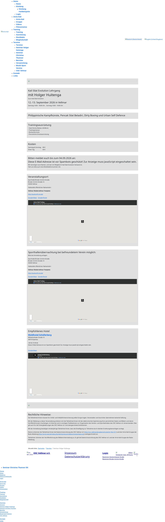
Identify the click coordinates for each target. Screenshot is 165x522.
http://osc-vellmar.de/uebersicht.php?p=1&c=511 (100, 432)
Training (16, 29)
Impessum (70, 453)
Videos (19, 24)
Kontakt (16, 73)
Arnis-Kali (17, 17)
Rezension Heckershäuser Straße (113, 457)
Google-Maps (32, 198)
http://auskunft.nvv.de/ (35, 194)
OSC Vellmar (21, 71)
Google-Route (42, 198)
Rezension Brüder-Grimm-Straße (113, 459)
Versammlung (21, 63)
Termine (16, 42)
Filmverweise (21, 27)
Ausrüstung (21, 35)
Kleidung (19, 6)
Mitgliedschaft (22, 40)
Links (15, 76)
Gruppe (19, 22)
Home (15, 1)
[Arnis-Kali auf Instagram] (124, 454)
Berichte (19, 60)
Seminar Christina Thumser (20, 55)
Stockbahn (20, 37)
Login (18, 14)
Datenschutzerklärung (77, 456)
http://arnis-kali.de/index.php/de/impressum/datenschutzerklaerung (61, 434)
